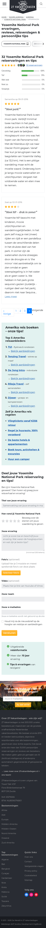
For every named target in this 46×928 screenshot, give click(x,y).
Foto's (5, 559)
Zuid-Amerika (8, 843)
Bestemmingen (10, 805)
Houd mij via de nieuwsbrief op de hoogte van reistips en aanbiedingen (23, 623)
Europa (5, 819)
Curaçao (5, 873)
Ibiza (4, 883)
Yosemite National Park (15, 19)
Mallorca (5, 892)
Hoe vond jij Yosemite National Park (21, 514)
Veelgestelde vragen (34, 866)
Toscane (5, 901)
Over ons (29, 857)
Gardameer (7, 878)
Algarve (5, 859)
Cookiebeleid (31, 875)
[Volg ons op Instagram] (31, 894)
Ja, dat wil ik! (23, 704)
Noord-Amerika (16, 17)
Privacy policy (31, 871)
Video (5, 581)
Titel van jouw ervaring (14, 500)
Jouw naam (8, 594)
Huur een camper (19, 459)
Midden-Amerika (9, 824)
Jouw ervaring (9, 531)
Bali (3, 864)
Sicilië (4, 896)
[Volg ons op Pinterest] (36, 894)
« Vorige (7, 312)
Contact (28, 861)
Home (4, 17)
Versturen (9, 632)
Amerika (30, 17)
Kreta (4, 887)
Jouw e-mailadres (11, 607)
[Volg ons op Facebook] (26, 894)
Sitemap (28, 880)
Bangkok (6, 869)
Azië (3, 815)
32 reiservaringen (34, 65)
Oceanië (5, 838)
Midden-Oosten (9, 829)
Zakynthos (6, 906)
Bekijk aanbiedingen (23, 351)
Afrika (4, 810)
